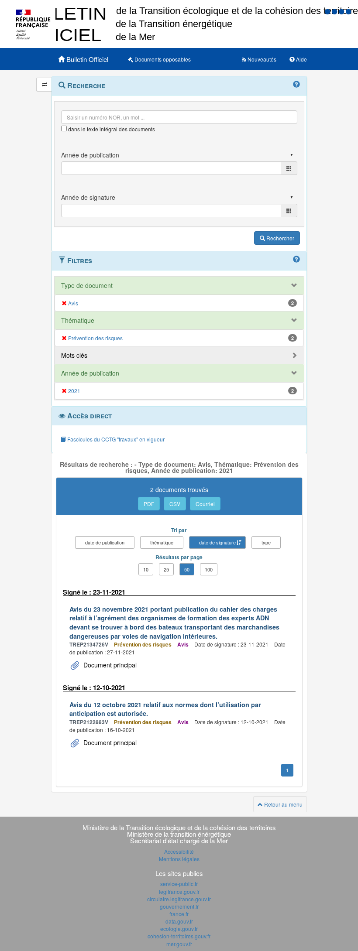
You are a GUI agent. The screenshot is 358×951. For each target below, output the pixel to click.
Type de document (87, 285)
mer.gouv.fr (179, 944)
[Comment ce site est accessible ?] (328, 11)
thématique (161, 542)
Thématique (77, 320)
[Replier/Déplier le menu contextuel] (44, 84)
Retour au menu (283, 804)
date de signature (217, 542)
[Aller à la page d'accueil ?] (348, 11)
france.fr (179, 913)
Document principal (109, 664)
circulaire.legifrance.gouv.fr (179, 899)
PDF (149, 503)
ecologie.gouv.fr (179, 928)
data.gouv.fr (179, 921)
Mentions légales (179, 858)
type (266, 542)
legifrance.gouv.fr (179, 891)
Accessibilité (179, 851)
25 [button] (166, 569)
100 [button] (209, 569)
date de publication (104, 542)
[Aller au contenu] (335, 11)
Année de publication (90, 373)
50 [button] (186, 569)
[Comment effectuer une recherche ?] (296, 84)
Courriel (205, 503)
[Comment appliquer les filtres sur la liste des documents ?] (296, 259)
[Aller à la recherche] (342, 11)
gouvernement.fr (179, 906)
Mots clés (74, 355)
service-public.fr (179, 883)
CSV (174, 503)
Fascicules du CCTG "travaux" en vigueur (115, 439)
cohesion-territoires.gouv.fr (179, 936)
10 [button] (145, 569)
